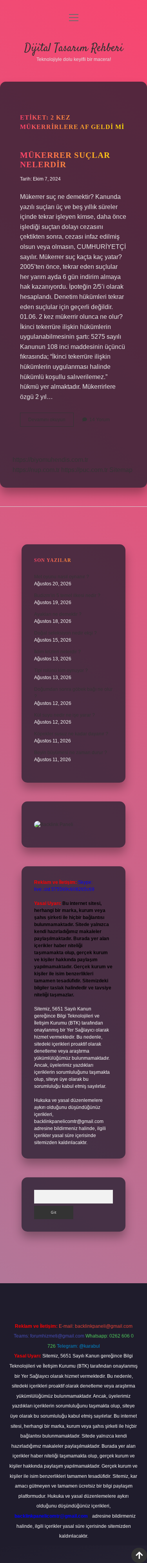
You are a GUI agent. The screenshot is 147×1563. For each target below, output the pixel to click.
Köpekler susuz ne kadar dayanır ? (71, 734)
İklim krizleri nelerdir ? (57, 652)
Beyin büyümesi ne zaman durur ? (70, 752)
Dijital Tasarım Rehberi (73, 48)
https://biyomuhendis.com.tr (50, 459)
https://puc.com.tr (84, 470)
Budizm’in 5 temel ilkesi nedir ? (67, 595)
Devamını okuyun (51, 422)
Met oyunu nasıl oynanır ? (61, 576)
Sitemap (120, 470)
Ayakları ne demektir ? (58, 614)
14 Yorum (99, 419)
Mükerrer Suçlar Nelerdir (65, 159)
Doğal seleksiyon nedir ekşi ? (65, 633)
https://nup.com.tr (36, 470)
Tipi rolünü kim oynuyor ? (61, 670)
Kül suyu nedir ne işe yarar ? (64, 715)
